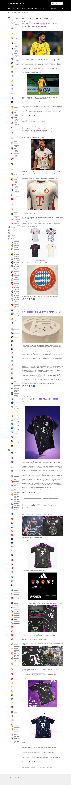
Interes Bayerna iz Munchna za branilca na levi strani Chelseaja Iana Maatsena (41, 25)
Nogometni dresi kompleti (12, 779)
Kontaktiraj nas (38, 8)
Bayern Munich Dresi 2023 (32, 472)
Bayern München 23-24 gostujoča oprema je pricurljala (40, 506)
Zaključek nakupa (30, 8)
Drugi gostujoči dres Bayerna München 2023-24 (41, 311)
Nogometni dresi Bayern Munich (30, 97)
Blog (43, 8)
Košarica (18, 8)
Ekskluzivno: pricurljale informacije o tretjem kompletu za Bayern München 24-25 (40, 129)
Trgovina (13, 8)
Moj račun (24, 8)
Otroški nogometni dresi (16, 3)
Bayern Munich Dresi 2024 (37, 767)
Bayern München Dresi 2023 (29, 383)
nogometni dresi (36, 391)
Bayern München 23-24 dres (28, 498)
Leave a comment (41, 21)
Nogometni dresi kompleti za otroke (37, 673)
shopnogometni (34, 21)
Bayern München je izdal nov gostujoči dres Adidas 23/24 (40, 400)
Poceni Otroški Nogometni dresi (53, 67)
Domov (9, 8)
